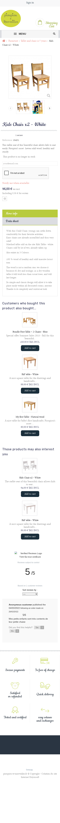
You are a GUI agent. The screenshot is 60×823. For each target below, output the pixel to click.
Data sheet (12, 221)
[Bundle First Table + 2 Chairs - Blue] (29, 319)
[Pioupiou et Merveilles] (12, 18)
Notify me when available (15, 183)
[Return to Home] (3, 41)
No (14, 631)
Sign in (30, 2)
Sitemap (29, 770)
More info (11, 213)
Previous (10, 108)
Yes (39, 627)
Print (4, 198)
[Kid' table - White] (29, 362)
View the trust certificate (30, 557)
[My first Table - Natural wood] (29, 404)
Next (50, 108)
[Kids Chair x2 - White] (23, 107)
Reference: (7, 140)
